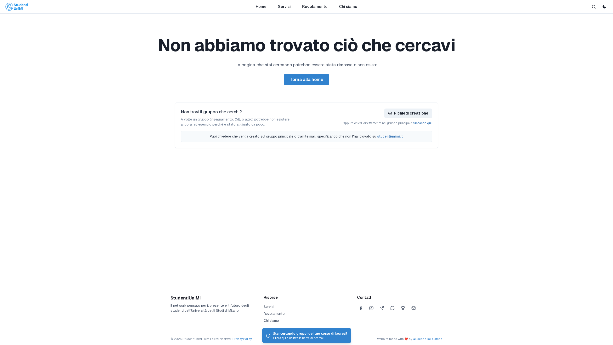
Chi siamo (348, 6)
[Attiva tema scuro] (604, 7)
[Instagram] (371, 308)
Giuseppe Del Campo (428, 339)
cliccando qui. (422, 123)
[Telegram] (382, 308)
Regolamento (315, 6)
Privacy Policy (242, 339)
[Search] (594, 7)
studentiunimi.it (390, 136)
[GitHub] (403, 308)
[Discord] (392, 308)
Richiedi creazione (411, 113)
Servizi (284, 6)
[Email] (413, 308)
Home (261, 6)
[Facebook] (361, 308)
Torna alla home (306, 79)
